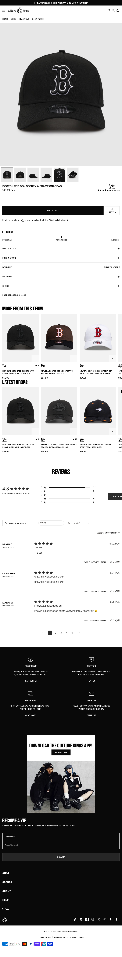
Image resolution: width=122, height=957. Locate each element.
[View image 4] (46, 175)
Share (5, 286)
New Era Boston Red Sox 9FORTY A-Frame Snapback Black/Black (18, 372)
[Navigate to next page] (79, 632)
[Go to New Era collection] (112, 186)
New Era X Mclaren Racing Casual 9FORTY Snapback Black (95, 445)
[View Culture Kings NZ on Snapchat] (111, 919)
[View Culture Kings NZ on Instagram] (93, 919)
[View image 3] (33, 175)
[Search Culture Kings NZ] (109, 10)
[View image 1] (7, 175)
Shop (5, 873)
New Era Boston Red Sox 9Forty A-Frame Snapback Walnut (57, 372)
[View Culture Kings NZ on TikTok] (75, 919)
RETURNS (7, 276)
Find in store (9, 257)
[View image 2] (20, 175)
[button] (118, 10)
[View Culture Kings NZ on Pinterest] (81, 919)
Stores (7, 882)
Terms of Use (44, 937)
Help (5, 900)
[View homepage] (18, 10)
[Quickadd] (35, 358)
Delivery (61, 267)
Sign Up (61, 857)
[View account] (113, 10)
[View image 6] (72, 175)
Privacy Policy (77, 937)
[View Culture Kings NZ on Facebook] (87, 919)
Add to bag (53, 210)
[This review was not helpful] (116, 561)
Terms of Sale (61, 937)
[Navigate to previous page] (43, 632)
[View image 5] (59, 175)
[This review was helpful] (111, 561)
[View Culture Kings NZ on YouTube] (105, 919)
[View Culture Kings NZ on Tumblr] (117, 919)
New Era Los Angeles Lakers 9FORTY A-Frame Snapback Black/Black (59, 445)
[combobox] (51, 523)
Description (9, 248)
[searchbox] (21, 523)
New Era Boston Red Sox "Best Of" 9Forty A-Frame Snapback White (96, 372)
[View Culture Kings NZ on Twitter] (99, 919)
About (6, 891)
